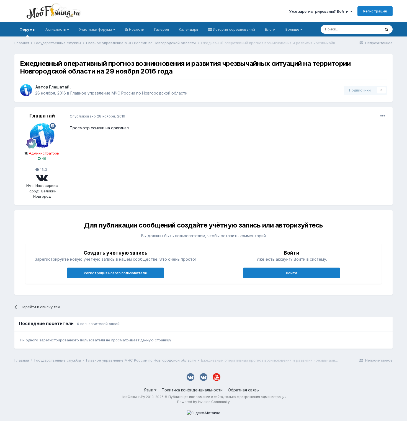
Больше (292, 29)
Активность (56, 29)
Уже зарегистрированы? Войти (319, 11)
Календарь (188, 29)
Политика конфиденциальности (192, 390)
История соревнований (233, 29)
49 (43, 158)
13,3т (44, 169)
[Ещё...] (382, 116)
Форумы (27, 29)
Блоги (270, 29)
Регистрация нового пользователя (115, 273)
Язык (149, 390)
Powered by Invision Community (203, 402)
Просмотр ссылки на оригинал (99, 127)
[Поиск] (386, 29)
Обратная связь (243, 390)
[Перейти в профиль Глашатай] (26, 90)
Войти (291, 273)
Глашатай (59, 87)
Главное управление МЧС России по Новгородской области (128, 93)
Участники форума (96, 29)
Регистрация (375, 11)
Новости (136, 29)
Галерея (161, 29)
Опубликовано (97, 116)
